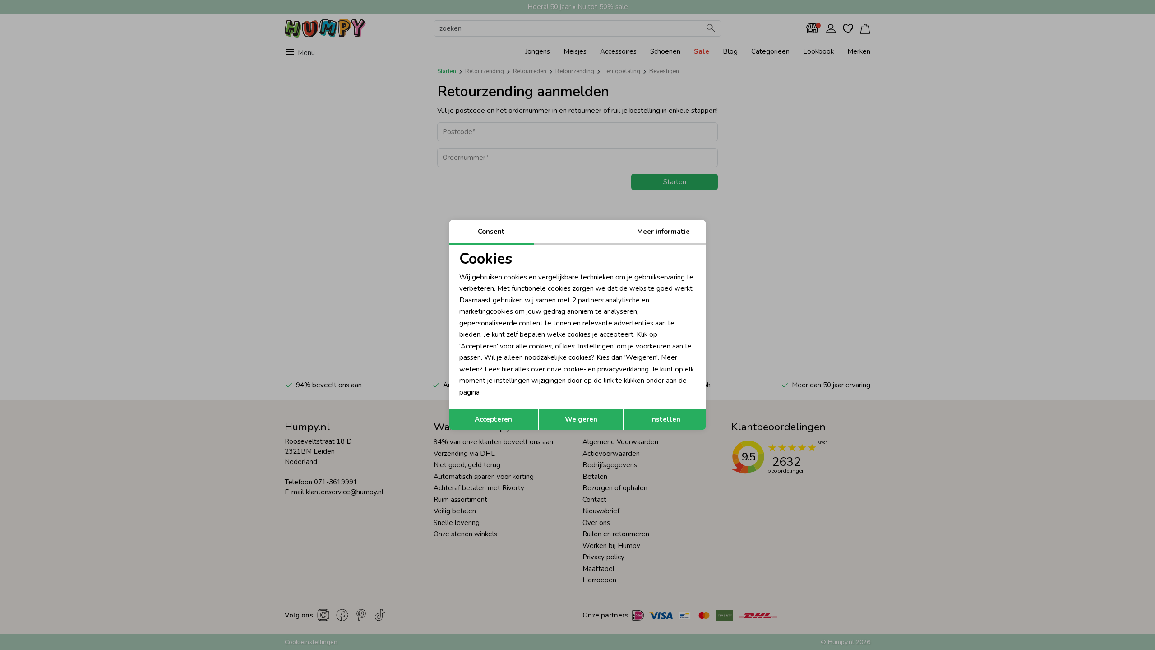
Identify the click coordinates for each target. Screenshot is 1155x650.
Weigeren (581, 419)
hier (507, 369)
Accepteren (493, 419)
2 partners (588, 300)
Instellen (665, 419)
